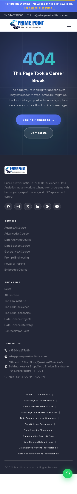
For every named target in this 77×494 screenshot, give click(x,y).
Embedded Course (15, 269)
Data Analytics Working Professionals (38, 453)
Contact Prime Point (16, 330)
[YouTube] (57, 206)
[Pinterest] (47, 206)
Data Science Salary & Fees (38, 441)
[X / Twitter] (28, 206)
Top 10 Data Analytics (17, 312)
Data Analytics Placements (38, 430)
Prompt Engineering (16, 257)
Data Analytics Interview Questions (38, 412)
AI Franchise (11, 295)
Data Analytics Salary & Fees (38, 436)
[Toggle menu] (69, 25)
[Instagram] (18, 206)
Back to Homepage (39, 120)
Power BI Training (14, 263)
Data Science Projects (17, 319)
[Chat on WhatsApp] (68, 473)
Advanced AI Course (16, 233)
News (7, 288)
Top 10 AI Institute (15, 301)
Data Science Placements (38, 424)
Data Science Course (17, 245)
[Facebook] (8, 206)
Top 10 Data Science (16, 307)
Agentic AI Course (15, 227)
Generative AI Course (17, 251)
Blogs (29, 394)
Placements (44, 394)
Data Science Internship (18, 325)
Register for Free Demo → (39, 7)
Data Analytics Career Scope (38, 400)
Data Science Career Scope (38, 406)
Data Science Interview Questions (38, 418)
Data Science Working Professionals (38, 447)
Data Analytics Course (17, 239)
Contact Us (38, 133)
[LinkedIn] (37, 206)
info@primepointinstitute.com (28, 356)
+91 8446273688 (19, 350)
